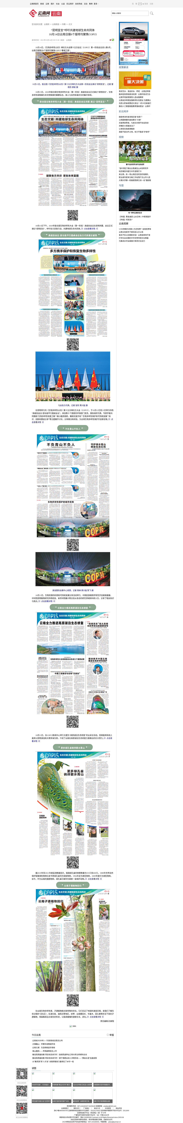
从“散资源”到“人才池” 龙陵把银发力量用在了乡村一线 (53, 1062)
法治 (85, 4)
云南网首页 (34, 4)
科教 (64, 24)
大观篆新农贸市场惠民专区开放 (103, 1085)
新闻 (42, 4)
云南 (47, 4)
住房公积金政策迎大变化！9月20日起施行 (135, 103)
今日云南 (36, 1035)
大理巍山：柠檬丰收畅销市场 (43, 1044)
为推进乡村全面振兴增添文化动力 (132, 241)
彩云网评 (69, 4)
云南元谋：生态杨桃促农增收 (43, 1048)
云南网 (46, 24)
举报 (111, 1035)
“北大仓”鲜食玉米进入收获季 (82, 1085)
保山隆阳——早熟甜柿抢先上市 (44, 1051)
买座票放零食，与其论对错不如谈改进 (134, 123)
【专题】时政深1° (126, 220)
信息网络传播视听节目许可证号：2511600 (115, 1111)
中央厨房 (108, 1108)
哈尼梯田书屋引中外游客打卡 (130, 171)
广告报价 (86, 1108)
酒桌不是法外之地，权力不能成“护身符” (134, 132)
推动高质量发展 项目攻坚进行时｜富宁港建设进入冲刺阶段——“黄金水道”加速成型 (64, 1058)
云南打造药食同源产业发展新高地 (63, 1101)
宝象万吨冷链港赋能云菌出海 (103, 1101)
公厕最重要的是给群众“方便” (130, 120)
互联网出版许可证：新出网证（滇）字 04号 (91, 1113)
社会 (58, 4)
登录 (146, 4)
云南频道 (55, 24)
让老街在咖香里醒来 (127, 129)
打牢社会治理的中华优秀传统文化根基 (134, 238)
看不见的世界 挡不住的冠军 (135, 164)
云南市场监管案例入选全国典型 (131, 97)
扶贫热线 (78, 4)
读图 (34, 1068)
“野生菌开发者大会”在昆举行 (41, 1101)
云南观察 (123, 223)
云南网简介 (65, 1108)
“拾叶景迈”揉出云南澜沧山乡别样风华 (133, 168)
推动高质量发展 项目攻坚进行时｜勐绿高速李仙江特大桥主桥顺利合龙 (59, 1055)
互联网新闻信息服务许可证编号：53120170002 (84, 1111)
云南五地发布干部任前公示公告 (131, 232)
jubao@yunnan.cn (114, 1122)
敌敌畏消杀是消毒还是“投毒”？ (131, 117)
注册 (151, 4)
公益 (63, 4)
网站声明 (119, 1108)
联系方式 (97, 1108)
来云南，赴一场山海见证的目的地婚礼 (134, 174)
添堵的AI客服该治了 (127, 126)
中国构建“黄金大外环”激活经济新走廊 (64, 1085)
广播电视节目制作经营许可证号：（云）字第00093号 (91, 1115)
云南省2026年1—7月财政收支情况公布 (47, 1041)
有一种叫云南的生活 (135, 213)
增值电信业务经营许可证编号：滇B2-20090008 (75, 1117)
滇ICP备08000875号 (61, 1111)
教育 (91, 4)
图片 (52, 4)
